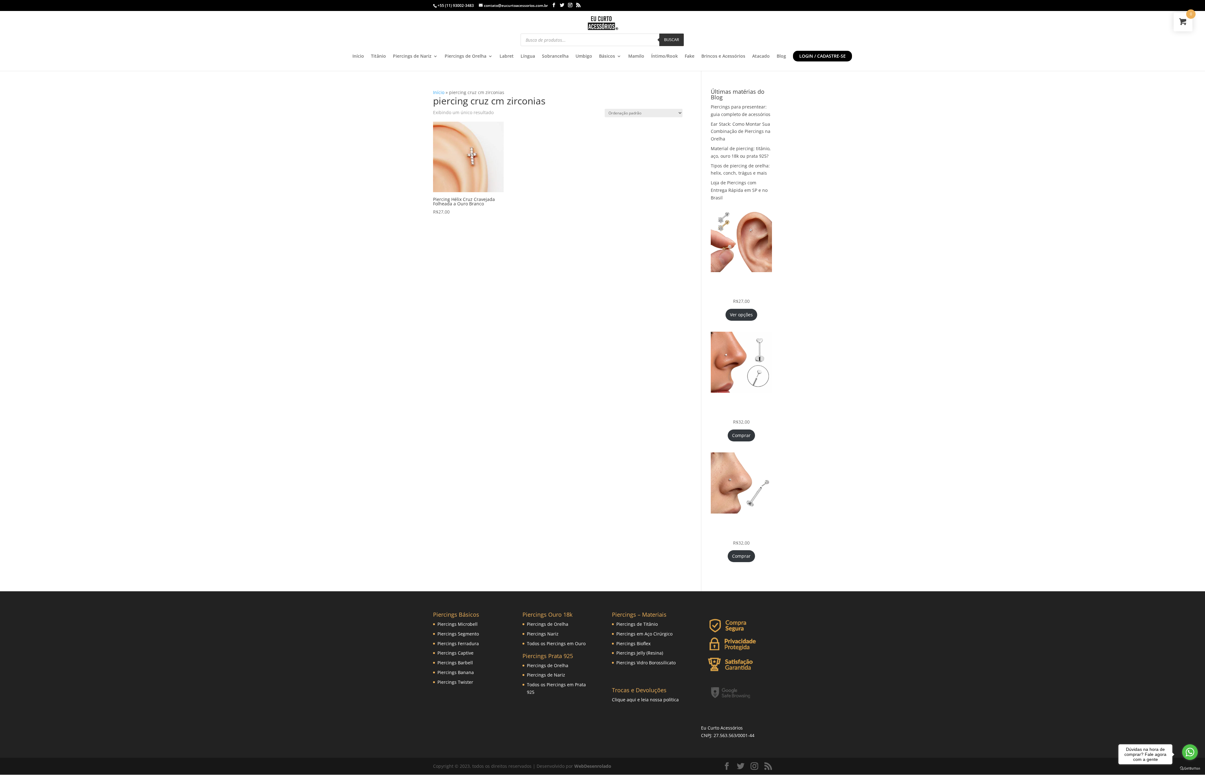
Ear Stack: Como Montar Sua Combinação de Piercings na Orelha (740, 131)
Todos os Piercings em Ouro (556, 643)
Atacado (761, 56)
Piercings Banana (455, 672)
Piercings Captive (455, 653)
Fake (689, 56)
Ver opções (741, 315)
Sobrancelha (555, 56)
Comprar (741, 435)
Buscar (671, 39)
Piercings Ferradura (458, 643)
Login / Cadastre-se (822, 56)
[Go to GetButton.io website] (1190, 769)
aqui (631, 700)
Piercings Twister (455, 682)
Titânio (378, 56)
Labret (507, 56)
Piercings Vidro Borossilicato (646, 663)
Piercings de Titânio (637, 624)
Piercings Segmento (458, 634)
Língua (528, 56)
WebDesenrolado (592, 766)
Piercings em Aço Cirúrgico (644, 634)
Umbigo (584, 56)
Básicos (607, 56)
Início (358, 56)
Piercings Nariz (543, 634)
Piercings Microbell (457, 624)
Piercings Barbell (455, 663)
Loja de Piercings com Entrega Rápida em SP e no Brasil (739, 190)
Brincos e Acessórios (723, 56)
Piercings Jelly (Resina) (639, 653)
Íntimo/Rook (664, 56)
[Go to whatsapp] (1190, 752)
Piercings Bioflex (633, 643)
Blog (781, 56)
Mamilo (636, 56)
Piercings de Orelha (465, 56)
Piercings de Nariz (412, 56)
